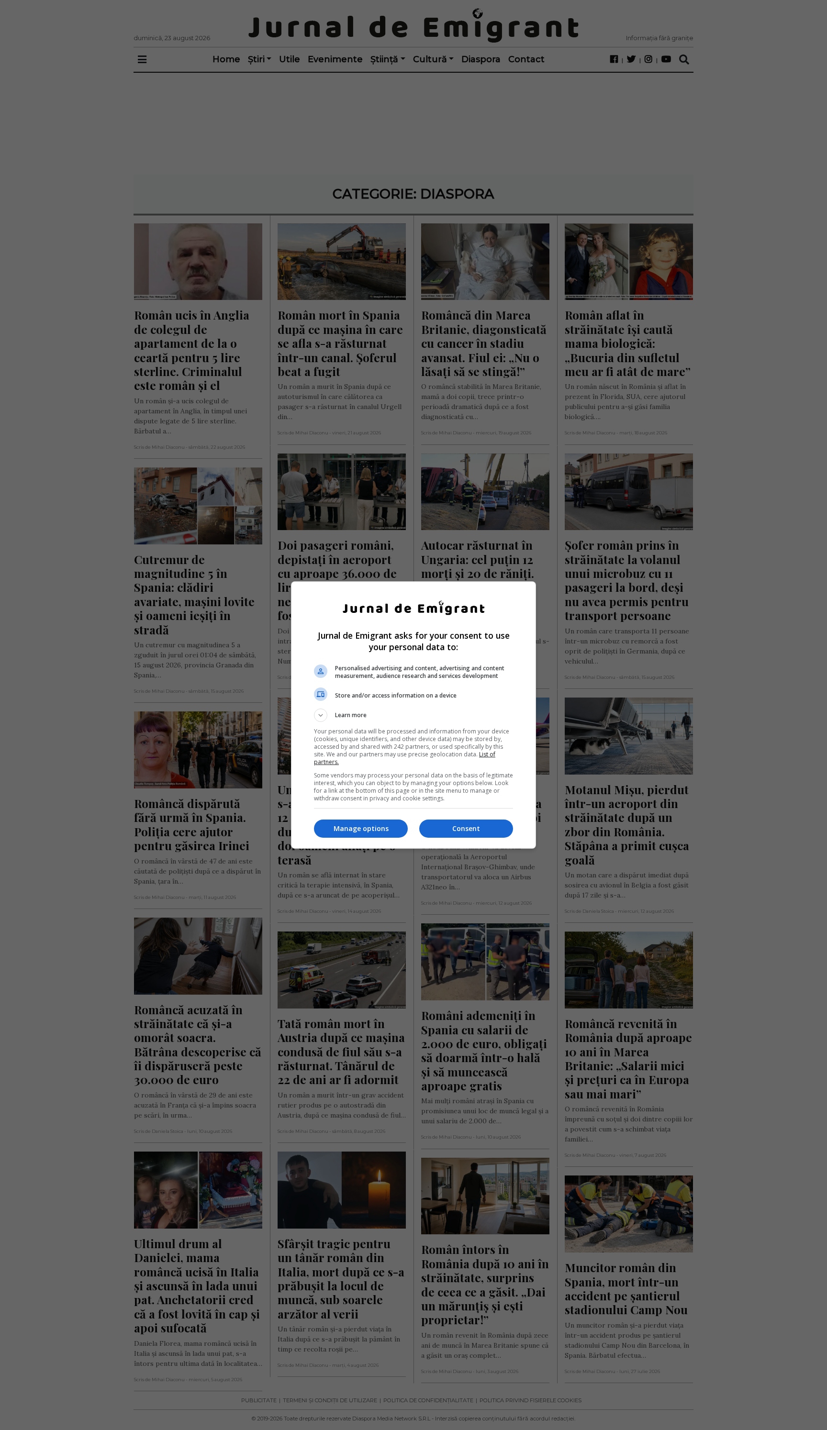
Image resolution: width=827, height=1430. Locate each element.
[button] (413, 715)
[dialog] (413, 715)
